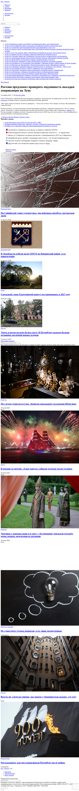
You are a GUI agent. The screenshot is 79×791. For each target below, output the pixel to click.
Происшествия (6, 209)
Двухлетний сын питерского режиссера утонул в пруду (29, 143)
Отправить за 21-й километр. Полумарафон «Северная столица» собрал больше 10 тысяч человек (40, 63)
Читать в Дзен (24, 117)
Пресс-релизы (9, 775)
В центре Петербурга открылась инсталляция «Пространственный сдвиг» (32, 77)
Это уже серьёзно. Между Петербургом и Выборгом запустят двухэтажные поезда (35, 53)
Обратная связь (10, 773)
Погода (3, 328)
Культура (4, 400)
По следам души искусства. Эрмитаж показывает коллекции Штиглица (38, 404)
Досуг (3, 464)
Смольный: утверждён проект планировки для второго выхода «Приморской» (34, 70)
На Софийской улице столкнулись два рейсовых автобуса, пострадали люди (33, 46)
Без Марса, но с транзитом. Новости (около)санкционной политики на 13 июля (31, 126)
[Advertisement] (39, 556)
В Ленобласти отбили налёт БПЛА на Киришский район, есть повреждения (32, 44)
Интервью (8, 8)
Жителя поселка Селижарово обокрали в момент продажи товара (33, 141)
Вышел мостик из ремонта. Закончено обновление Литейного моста (31, 54)
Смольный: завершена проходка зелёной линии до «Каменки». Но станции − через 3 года (38, 67)
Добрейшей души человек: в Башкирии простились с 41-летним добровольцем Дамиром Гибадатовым (37, 139)
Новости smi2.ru (11, 149)
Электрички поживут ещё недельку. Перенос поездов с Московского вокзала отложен (36, 58)
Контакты (8, 772)
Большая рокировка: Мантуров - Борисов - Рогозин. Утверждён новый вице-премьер (33, 124)
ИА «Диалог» (5, 1)
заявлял (69, 110)
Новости (7, 5)
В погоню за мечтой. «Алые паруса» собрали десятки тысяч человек (36, 469)
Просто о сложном (7, 627)
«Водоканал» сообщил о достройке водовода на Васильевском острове (31, 72)
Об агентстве (9, 13)
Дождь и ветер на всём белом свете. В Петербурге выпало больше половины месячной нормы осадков (35, 333)
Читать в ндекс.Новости (11, 117)
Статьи (7, 6)
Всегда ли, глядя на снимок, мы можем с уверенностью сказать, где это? (38, 697)
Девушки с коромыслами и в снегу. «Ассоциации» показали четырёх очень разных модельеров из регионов (37, 535)
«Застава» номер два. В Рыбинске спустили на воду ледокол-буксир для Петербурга (36, 56)
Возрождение (5, 758)
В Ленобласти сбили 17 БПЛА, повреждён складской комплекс (29, 68)
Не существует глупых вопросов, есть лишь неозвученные (31, 631)
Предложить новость (8, 341)
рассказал (4, 100)
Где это (3, 693)
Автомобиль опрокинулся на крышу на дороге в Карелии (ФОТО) (32, 130)
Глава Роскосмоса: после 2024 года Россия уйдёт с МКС (23, 122)
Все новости (5, 82)
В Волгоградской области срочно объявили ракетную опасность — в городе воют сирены (38, 134)
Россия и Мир (20, 95)
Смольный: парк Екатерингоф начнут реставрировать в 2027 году (30, 47)
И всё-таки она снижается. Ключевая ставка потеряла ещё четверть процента (33, 79)
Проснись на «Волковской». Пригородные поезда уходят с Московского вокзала (35, 65)
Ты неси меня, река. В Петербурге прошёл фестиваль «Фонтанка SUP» (31, 73)
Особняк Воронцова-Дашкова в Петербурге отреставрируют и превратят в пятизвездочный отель (40, 75)
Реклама (7, 15)
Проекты (8, 10)
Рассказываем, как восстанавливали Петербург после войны (33, 762)
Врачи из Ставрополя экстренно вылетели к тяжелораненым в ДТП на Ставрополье (39, 135)
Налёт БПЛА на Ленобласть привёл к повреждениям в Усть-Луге (30, 60)
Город (3, 290)
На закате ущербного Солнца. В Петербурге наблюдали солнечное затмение (33, 61)
